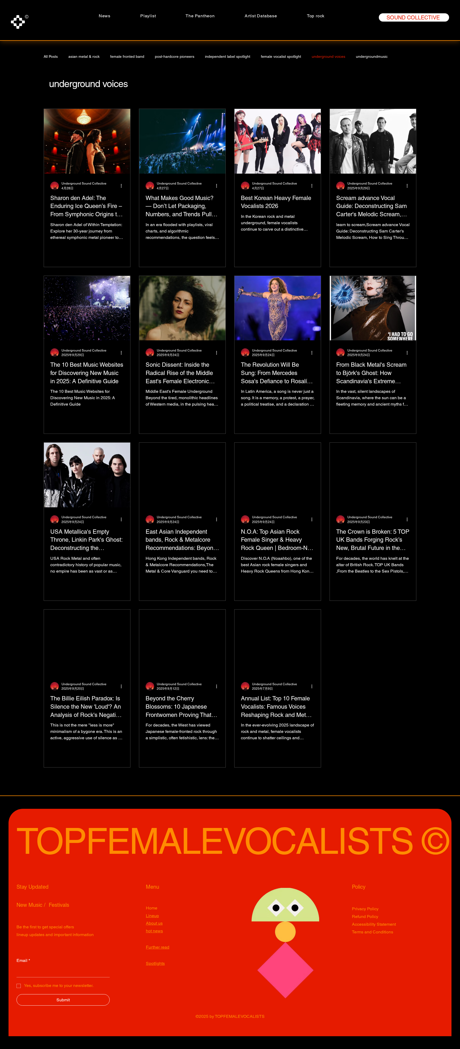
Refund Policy (365, 916)
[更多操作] (123, 186)
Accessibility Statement (374, 924)
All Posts (51, 56)
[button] (200, 15)
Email (23, 960)
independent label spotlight (227, 56)
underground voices (328, 56)
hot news (154, 930)
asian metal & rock (84, 56)
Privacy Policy (365, 908)
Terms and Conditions (372, 931)
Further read (157, 947)
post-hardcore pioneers (174, 56)
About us (154, 923)
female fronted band (127, 56)
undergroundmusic (372, 56)
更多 (402, 56)
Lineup (152, 915)
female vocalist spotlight (281, 56)
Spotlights (155, 963)
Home (151, 908)
